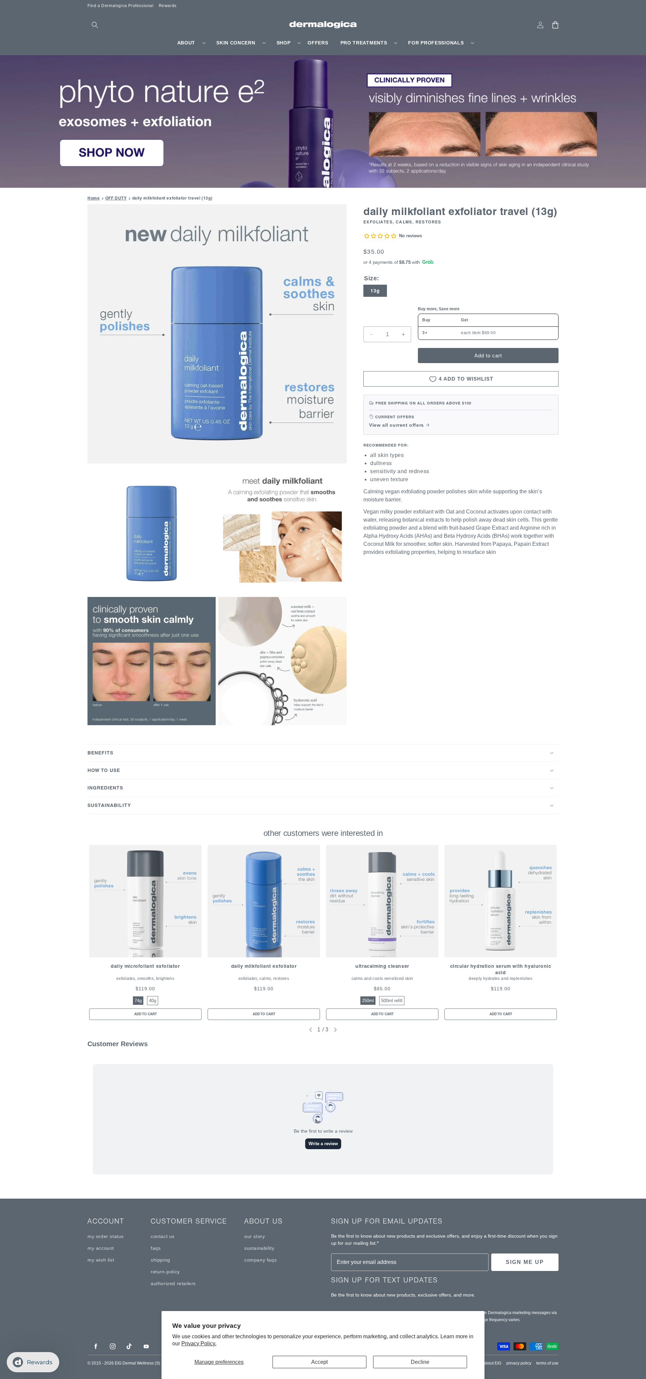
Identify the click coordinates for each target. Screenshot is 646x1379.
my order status (105, 1236)
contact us (163, 1236)
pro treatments (363, 42)
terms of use (547, 1363)
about (186, 42)
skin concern (235, 42)
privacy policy (518, 1363)
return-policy (165, 1271)
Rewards (168, 5)
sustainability (259, 1248)
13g (375, 291)
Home (93, 198)
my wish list (100, 1260)
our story (254, 1236)
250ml (368, 1000)
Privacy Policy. (198, 1343)
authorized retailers (173, 1283)
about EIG (492, 1363)
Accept (319, 1362)
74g (138, 1000)
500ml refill (391, 1000)
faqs (155, 1248)
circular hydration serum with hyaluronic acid (500, 969)
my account (100, 1248)
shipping (160, 1260)
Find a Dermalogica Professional (120, 5)
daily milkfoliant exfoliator (264, 966)
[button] (94, 24)
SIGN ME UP (525, 1262)
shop (284, 42)
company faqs (260, 1260)
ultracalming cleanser (382, 966)
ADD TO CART (145, 1014)
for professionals (436, 42)
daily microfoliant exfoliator (145, 966)
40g (152, 1000)
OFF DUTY (116, 198)
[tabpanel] (145, 932)
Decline (420, 1362)
